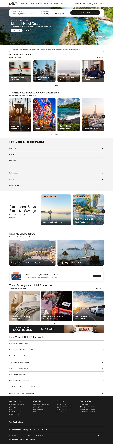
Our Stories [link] (12, 413)
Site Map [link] (58, 413)
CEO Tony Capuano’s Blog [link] (16, 411)
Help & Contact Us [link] (61, 404)
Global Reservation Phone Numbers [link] (65, 407)
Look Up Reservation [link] (61, 406)
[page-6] (57, 134)
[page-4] (55, 134)
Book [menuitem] (22, 3)
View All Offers (16, 30)
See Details (97, 276)
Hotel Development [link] (38, 409)
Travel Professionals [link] (38, 406)
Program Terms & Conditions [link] (87, 409)
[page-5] (56, 134)
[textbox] (26, 14)
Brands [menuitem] (32, 3)
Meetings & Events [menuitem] (59, 3)
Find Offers (86, 13)
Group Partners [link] (37, 407)
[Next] (103, 306)
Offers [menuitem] (26, 3)
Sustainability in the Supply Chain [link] (88, 411)
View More (98, 57)
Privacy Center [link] (84, 404)
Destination (18, 11)
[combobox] (26, 13)
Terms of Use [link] (83, 407)
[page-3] (57, 85)
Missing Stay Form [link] (61, 411)
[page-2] (56, 85)
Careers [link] (11, 406)
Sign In (27, 30)
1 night (46, 11)
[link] (76, 4)
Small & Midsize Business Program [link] (42, 404)
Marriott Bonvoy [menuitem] (48, 3)
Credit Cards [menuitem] (38, 3)
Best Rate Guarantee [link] (62, 409)
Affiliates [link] (35, 411)
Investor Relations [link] (14, 407)
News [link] (10, 409)
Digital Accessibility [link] (14, 414)
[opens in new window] (24, 306)
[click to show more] (103, 73)
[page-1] (55, 85)
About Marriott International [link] (16, 404)
